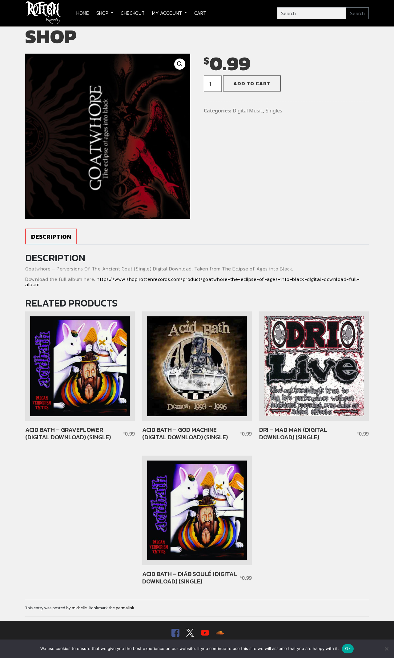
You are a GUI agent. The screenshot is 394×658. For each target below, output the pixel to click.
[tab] (51, 236)
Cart (200, 13)
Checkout (133, 13)
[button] (179, 64)
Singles (274, 110)
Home (82, 13)
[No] (386, 649)
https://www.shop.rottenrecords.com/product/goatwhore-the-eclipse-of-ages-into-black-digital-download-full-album (192, 281)
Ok (348, 648)
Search (357, 13)
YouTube (204, 633)
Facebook (175, 633)
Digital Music (248, 110)
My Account (167, 13)
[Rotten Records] (43, 13)
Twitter (190, 633)
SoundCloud (219, 633)
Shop (103, 13)
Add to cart (252, 83)
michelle (79, 608)
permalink (125, 608)
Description (51, 236)
